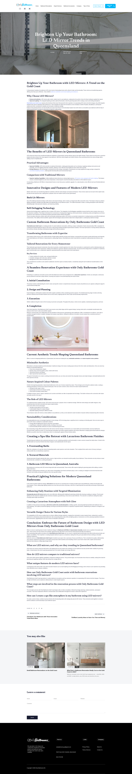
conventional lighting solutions (37, 170)
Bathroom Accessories (69, 6)
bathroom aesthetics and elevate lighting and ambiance (64, 91)
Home (37, 6)
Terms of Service (86, 749)
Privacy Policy (85, 747)
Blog (81, 53)
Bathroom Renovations (46, 6)
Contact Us (100, 749)
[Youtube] (29, 9)
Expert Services (58, 6)
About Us (99, 747)
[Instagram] (20, 9)
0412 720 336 (59, 757)
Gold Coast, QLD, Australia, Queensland (66, 752)
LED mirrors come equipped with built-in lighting (86, 178)
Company (79, 6)
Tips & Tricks (86, 6)
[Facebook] (25, 9)
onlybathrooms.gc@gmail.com (63, 747)
